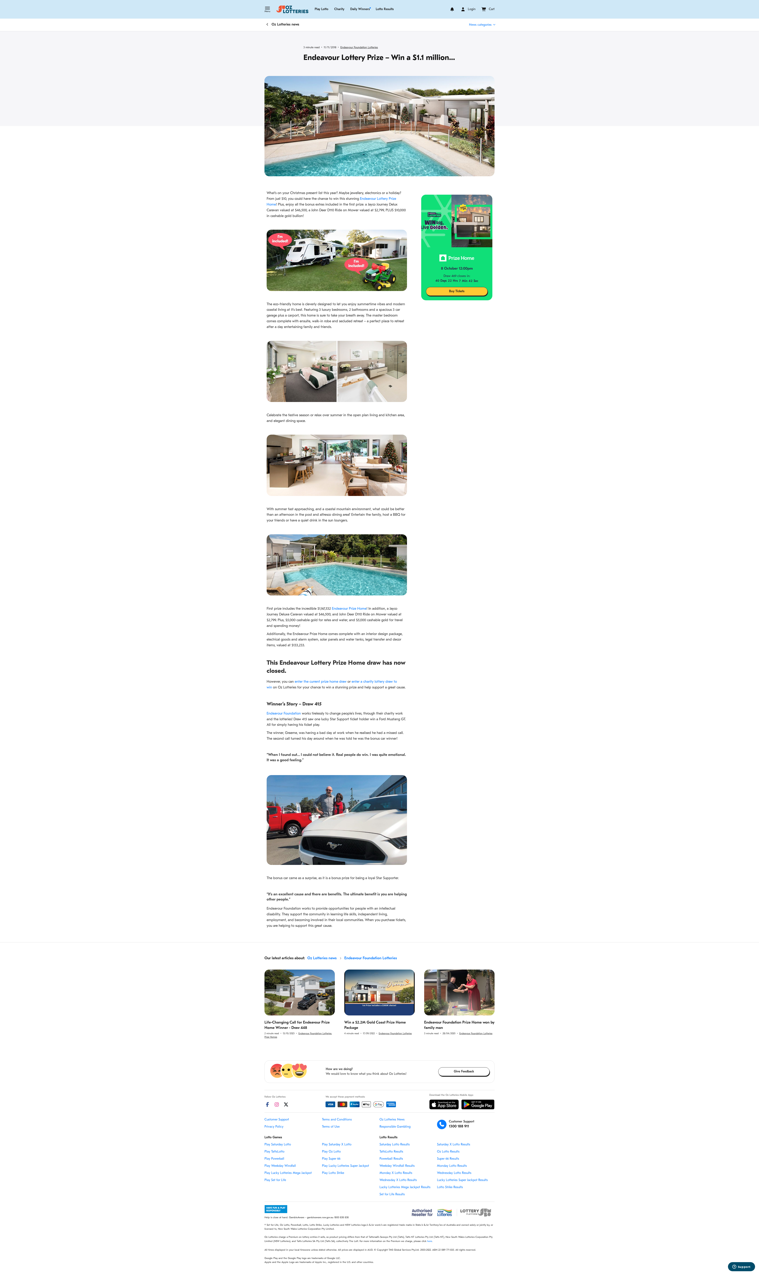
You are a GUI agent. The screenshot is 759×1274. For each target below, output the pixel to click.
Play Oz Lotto (331, 1151)
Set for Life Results (392, 1194)
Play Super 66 (331, 1158)
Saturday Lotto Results (395, 1144)
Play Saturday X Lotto (336, 1144)
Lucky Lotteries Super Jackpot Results (462, 1180)
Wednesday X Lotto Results (398, 1180)
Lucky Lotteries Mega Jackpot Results (405, 1187)
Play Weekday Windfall (280, 1166)
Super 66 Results (448, 1158)
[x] (286, 1104)
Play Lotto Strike (333, 1173)
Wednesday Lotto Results (454, 1173)
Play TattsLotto (274, 1151)
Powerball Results (391, 1158)
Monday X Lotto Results (396, 1173)
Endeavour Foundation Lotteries (359, 47)
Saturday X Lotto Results (453, 1144)
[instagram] (277, 1104)
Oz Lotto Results (448, 1151)
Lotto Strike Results (450, 1187)
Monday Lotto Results (452, 1166)
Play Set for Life (275, 1180)
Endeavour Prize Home (349, 609)
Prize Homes (270, 1037)
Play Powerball (274, 1158)
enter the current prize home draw (320, 682)
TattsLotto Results (391, 1151)
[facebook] (267, 1104)
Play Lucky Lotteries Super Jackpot (345, 1166)
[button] (267, 10)
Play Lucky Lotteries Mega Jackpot (288, 1173)
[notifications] (452, 9)
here (429, 1241)
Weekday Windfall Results (397, 1166)
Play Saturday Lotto (277, 1144)
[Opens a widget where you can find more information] (741, 1267)
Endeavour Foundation (284, 714)
